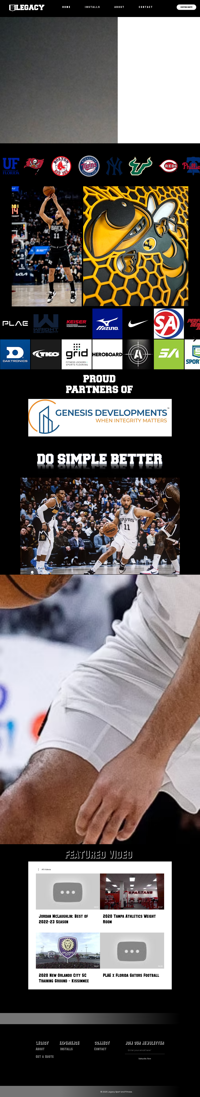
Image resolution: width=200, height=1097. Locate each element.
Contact (100, 1049)
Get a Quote (45, 1056)
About (40, 1049)
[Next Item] (195, 339)
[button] (44, 869)
